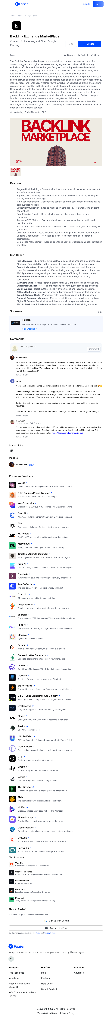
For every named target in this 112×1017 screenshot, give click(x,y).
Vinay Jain (20, 421)
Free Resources (16, 972)
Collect (84, 55)
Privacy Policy (49, 933)
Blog (43, 972)
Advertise (79, 972)
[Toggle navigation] (11, 4)
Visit (71, 44)
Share (97, 55)
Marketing (18, 112)
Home (12, 16)
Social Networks (32, 112)
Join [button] (98, 4)
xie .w (18, 381)
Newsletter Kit (15, 978)
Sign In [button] (86, 4)
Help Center (47, 983)
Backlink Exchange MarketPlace (29, 16)
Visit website (28, 328)
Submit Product (49, 989)
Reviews (45, 978)
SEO (44, 112)
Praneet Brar (21, 357)
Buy (100, 311)
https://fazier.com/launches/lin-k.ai (67, 433)
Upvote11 (91, 43)
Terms (38, 933)
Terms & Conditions (47, 1013)
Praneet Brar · (22, 464)
